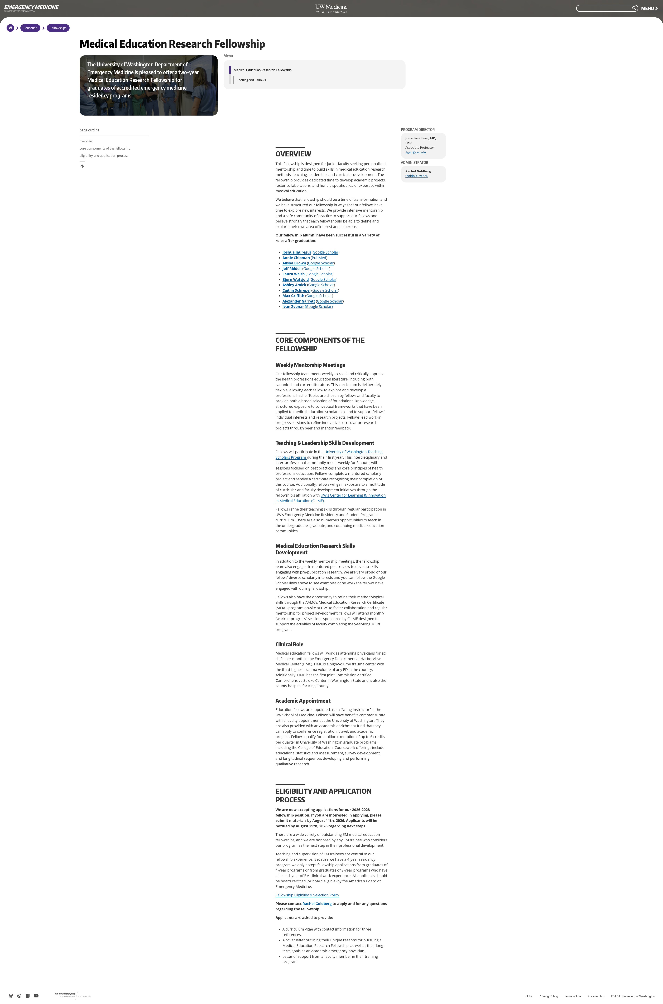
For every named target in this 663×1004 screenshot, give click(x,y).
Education (30, 28)
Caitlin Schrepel (296, 290)
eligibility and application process (104, 156)
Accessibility (597, 994)
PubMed (319, 257)
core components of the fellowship (105, 148)
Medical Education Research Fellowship (263, 70)
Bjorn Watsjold (295, 279)
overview (86, 141)
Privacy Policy (550, 994)
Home (9, 30)
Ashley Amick (294, 284)
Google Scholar (325, 252)
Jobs (530, 994)
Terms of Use (574, 994)
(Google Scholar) (319, 306)
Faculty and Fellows (251, 80)
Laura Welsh (293, 273)
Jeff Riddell (291, 268)
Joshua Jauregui (296, 252)
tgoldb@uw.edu (416, 176)
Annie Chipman (296, 257)
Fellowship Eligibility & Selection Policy (307, 895)
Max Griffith (293, 295)
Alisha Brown (294, 263)
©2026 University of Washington (633, 996)
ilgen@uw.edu (415, 152)
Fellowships (58, 28)
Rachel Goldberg (317, 903)
